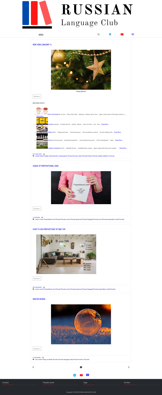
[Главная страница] (81, 367)
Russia (70, 156)
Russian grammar (76, 219)
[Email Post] (43, 154)
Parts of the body (53, 114)
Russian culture (77, 156)
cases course (39, 219)
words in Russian (84, 359)
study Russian (119, 219)
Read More (39, 116)
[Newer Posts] (33, 367)
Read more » (37, 96)
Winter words (39, 299)
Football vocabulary (54, 148)
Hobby (50, 132)
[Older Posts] (128, 367)
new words (38, 359)
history (42, 156)
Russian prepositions (108, 219)
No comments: (37, 154)
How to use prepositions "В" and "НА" (49, 229)
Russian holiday (97, 156)
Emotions (51, 124)
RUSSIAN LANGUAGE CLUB (86, 392)
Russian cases (65, 219)
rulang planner (81, 91)
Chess (50, 140)
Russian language (87, 219)
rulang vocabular (47, 359)
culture (37, 156)
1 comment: (36, 217)
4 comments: (37, 357)
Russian (58, 219)
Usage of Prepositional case (45, 166)
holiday (46, 156)
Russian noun (97, 219)
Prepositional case (49, 219)
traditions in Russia (108, 156)
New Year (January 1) (42, 44)
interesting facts (54, 156)
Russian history (87, 156)
